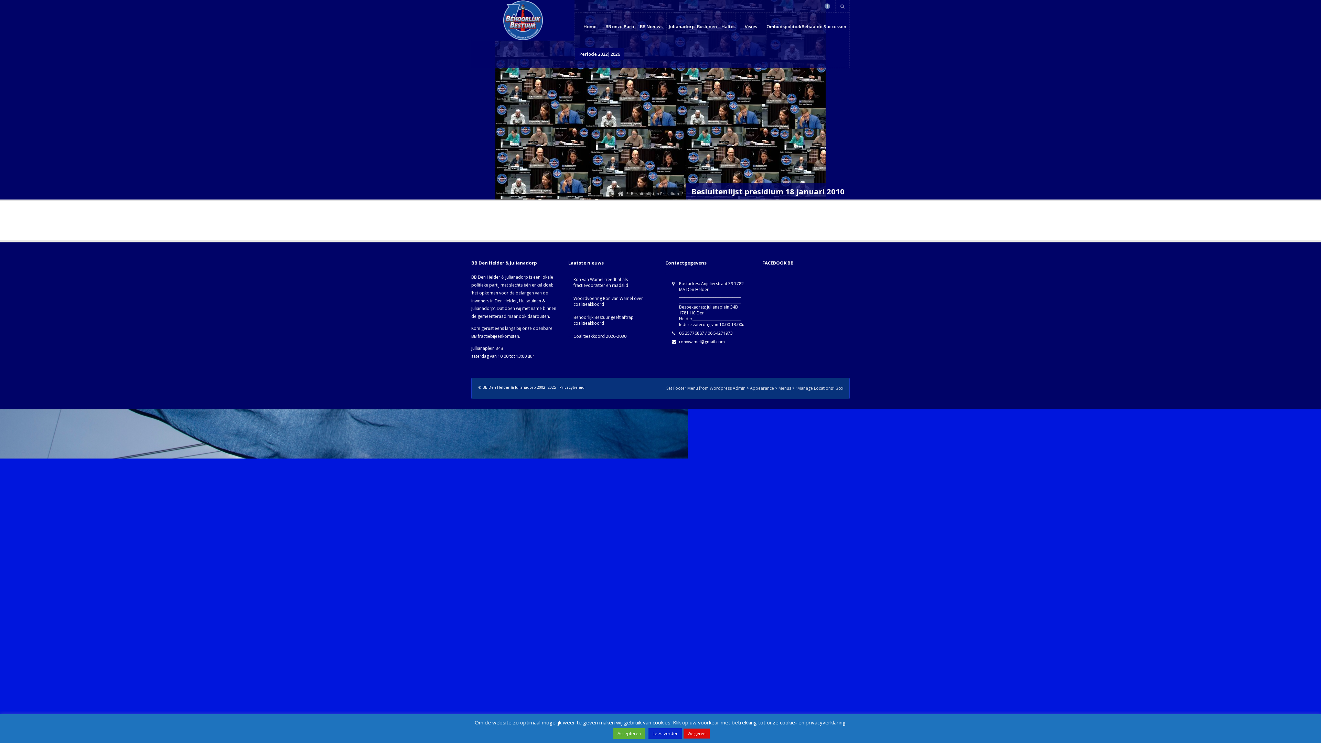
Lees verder (665, 733)
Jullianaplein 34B (487, 348)
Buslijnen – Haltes (716, 26)
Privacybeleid (571, 387)
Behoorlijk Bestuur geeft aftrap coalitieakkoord (603, 320)
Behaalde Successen (824, 26)
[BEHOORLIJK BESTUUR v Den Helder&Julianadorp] (620, 193)
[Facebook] (827, 6)
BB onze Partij (620, 26)
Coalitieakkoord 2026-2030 (599, 336)
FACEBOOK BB (778, 263)
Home (590, 26)
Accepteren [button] (629, 733)
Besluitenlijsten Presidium (655, 193)
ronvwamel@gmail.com (702, 342)
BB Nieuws (651, 26)
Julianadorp (682, 26)
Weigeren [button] (697, 733)
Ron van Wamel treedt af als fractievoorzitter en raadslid (600, 282)
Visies (751, 26)
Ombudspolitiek (783, 26)
